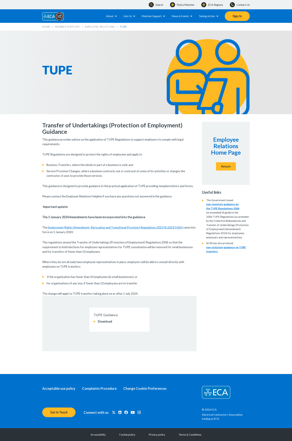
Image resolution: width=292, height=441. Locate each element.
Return (226, 166)
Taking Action (207, 16)
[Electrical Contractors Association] (53, 16)
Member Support (152, 16)
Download (105, 321)
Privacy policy (157, 434)
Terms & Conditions (190, 434)
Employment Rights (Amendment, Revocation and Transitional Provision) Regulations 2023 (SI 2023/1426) (115, 227)
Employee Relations (100, 26)
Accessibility (98, 434)
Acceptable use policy (58, 388)
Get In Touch (59, 412)
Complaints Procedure (99, 388)
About (110, 16)
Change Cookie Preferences (144, 388)
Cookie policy (127, 434)
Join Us (127, 16)
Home (46, 26)
